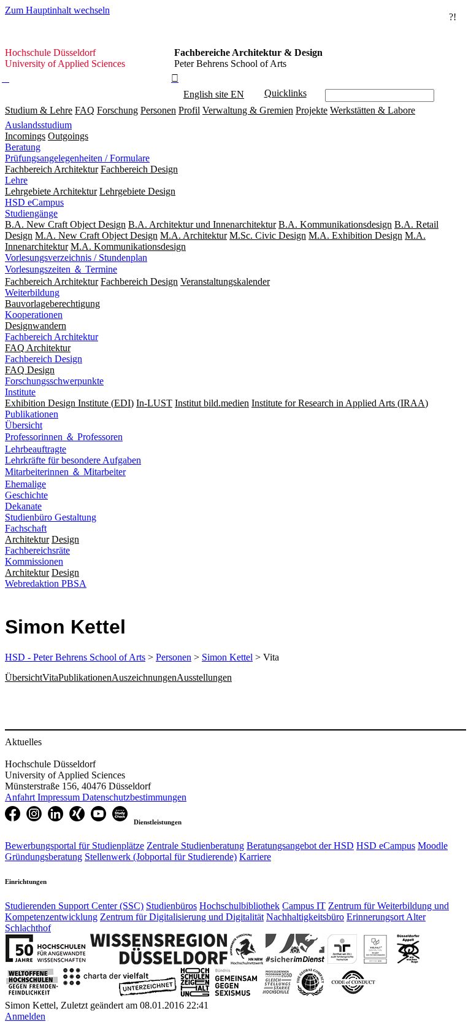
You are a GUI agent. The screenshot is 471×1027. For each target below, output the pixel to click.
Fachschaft (26, 528)
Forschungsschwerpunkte (54, 381)
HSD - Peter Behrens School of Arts (75, 657)
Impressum (59, 797)
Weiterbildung (32, 292)
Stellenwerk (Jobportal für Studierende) (161, 856)
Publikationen (31, 414)
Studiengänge (31, 213)
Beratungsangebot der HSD (300, 845)
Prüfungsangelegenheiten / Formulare (77, 158)
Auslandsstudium (38, 125)
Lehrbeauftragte (35, 449)
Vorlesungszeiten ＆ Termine (61, 269)
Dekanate (23, 506)
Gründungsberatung (43, 856)
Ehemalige (25, 484)
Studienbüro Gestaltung (50, 517)
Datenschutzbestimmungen (134, 797)
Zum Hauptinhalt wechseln (57, 10)
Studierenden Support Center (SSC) (74, 906)
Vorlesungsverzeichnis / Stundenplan (76, 257)
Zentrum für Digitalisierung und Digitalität (182, 917)
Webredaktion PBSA (45, 583)
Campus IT (304, 906)
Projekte (311, 110)
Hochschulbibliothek (239, 906)
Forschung (117, 110)
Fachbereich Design (43, 359)
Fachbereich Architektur (51, 336)
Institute (20, 392)
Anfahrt (21, 797)
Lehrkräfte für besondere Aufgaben (73, 460)
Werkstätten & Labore (372, 110)
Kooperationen (34, 314)
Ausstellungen (204, 677)
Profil (189, 110)
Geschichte (26, 495)
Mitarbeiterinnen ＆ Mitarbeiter (65, 472)
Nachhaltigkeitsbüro (305, 917)
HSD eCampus (34, 202)
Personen (158, 110)
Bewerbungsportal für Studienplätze (74, 845)
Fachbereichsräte (37, 550)
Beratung (22, 147)
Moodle (433, 845)
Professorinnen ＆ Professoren (64, 437)
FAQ (84, 110)
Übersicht (23, 425)
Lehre (16, 180)
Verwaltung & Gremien (247, 110)
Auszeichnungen (144, 677)
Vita (50, 677)
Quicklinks (285, 93)
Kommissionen (34, 561)
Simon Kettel (227, 657)
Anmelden (25, 1016)
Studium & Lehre (38, 110)
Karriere (255, 856)
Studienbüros (171, 906)
